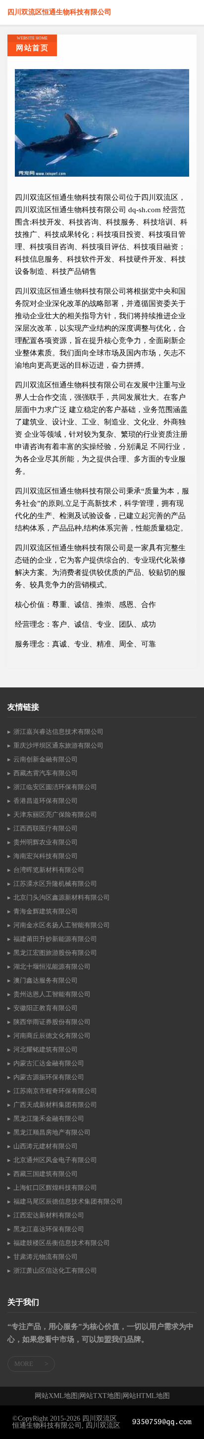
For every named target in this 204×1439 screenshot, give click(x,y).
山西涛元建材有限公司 (45, 1146)
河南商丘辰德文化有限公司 (52, 1035)
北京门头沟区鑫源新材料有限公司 (61, 897)
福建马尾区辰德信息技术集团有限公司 (68, 1201)
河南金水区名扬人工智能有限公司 (61, 925)
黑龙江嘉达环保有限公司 (48, 1229)
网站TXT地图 (100, 1396)
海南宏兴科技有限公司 (45, 856)
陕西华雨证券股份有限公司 (52, 1021)
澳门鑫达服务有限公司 (45, 980)
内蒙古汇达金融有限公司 (48, 1063)
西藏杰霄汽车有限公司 (45, 773)
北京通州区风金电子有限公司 (55, 1160)
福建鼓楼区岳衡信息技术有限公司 (61, 1243)
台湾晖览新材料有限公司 (48, 869)
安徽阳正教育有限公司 (45, 1008)
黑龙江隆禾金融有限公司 (48, 1118)
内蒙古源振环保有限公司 (48, 1077)
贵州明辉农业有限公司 (45, 842)
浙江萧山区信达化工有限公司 (55, 1270)
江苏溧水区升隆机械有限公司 (55, 883)
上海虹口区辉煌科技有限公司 (55, 1187)
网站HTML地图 (146, 1396)
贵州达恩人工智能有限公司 (52, 994)
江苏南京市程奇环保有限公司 (55, 1091)
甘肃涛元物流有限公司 (45, 1256)
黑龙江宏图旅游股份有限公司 (55, 952)
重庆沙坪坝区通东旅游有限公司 (58, 745)
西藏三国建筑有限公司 (45, 1173)
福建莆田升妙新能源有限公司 (55, 939)
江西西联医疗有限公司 (45, 828)
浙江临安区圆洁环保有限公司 (55, 787)
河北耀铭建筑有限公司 (45, 1049)
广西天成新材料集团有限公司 (55, 1104)
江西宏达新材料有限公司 (48, 1215)
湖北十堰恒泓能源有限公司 (52, 966)
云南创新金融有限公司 (45, 759)
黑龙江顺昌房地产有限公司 (52, 1132)
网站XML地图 (56, 1396)
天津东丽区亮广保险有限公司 (55, 814)
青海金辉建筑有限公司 (45, 911)
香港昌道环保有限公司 (45, 800)
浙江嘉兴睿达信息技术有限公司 (58, 731)
